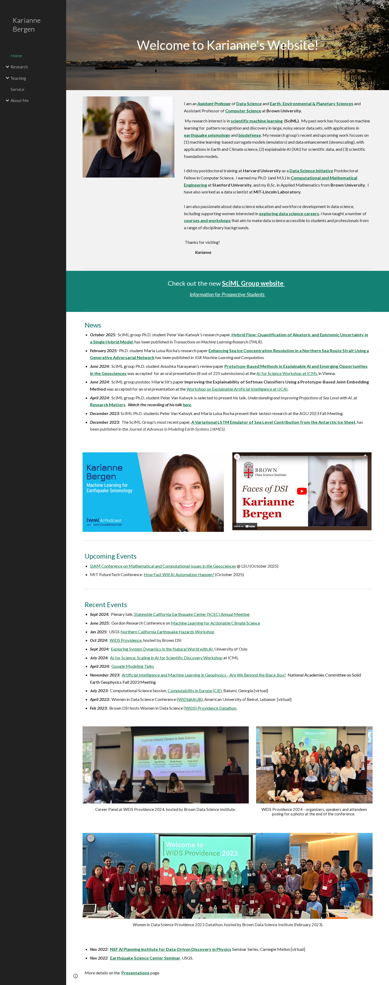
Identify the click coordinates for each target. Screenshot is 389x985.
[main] (228, 45)
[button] (382, 7)
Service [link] (17, 89)
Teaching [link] (18, 78)
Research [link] (19, 66)
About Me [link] (20, 100)
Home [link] (16, 55)
